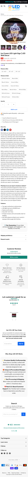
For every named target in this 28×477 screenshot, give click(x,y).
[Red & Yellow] (13, 91)
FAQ (9, 472)
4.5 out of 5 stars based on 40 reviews (14, 428)
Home (2, 14)
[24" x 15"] (18, 73)
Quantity (3, 101)
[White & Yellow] (6, 80)
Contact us (23, 472)
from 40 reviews (13, 300)
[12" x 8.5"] (4, 73)
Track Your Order (15, 472)
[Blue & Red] (15, 80)
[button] (3, 47)
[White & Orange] (16, 95)
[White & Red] (15, 98)
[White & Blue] (22, 91)
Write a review (14, 257)
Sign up (21, 343)
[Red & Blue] (5, 91)
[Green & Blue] (15, 84)
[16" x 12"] (11, 73)
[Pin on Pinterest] (10, 130)
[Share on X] (5, 130)
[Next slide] (26, 47)
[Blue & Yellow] (5, 84)
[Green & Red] (5, 87)
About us (4, 472)
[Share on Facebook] (2, 130)
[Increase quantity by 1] (14, 104)
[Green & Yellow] (15, 87)
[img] (14, 298)
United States (13, 459)
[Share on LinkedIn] (7, 130)
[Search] (23, 414)
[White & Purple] (6, 98)
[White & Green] (6, 95)
